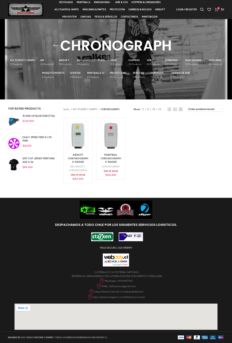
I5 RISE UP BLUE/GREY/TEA (38, 116)
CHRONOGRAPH (78, 170)
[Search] (202, 9)
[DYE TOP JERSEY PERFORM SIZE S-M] (14, 164)
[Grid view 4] (180, 109)
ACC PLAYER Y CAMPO (85, 109)
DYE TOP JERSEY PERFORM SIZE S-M (38, 160)
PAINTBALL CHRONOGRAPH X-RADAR (111, 158)
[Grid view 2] (169, 109)
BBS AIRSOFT (77, 166)
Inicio (66, 109)
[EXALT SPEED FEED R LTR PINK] (14, 143)
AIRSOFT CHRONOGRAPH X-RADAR (78, 158)
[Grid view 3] (175, 109)
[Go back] (55, 45)
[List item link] (116, 281)
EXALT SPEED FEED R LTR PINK (37, 139)
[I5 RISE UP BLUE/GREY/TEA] (14, 122)
